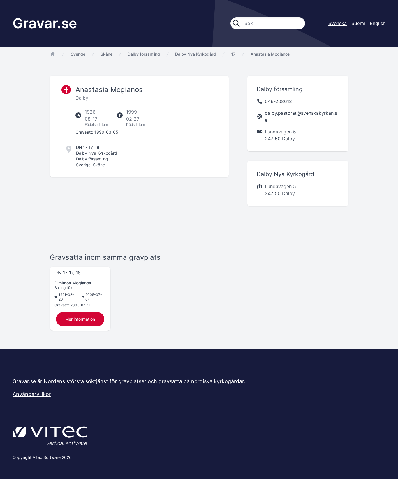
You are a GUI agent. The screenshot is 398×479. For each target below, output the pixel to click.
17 (233, 54)
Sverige (78, 54)
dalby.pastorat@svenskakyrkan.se (301, 116)
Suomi (358, 23)
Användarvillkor (32, 394)
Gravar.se (45, 23)
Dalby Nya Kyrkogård (195, 54)
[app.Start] (53, 54)
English (377, 23)
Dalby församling (144, 54)
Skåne (106, 54)
